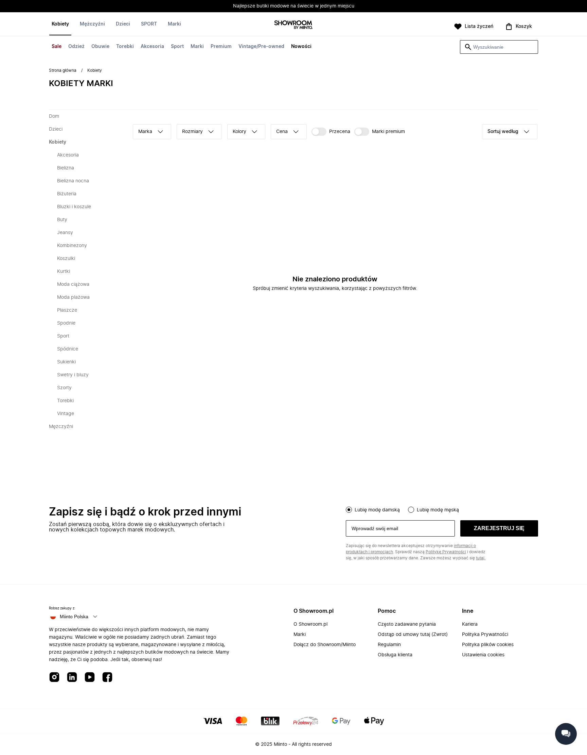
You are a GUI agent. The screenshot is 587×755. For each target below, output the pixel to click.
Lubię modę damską (377, 510)
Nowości (301, 46)
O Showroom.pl (310, 624)
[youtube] (89, 678)
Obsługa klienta (395, 655)
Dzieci (123, 24)
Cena (282, 131)
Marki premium (388, 131)
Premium (221, 46)
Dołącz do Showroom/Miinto (325, 644)
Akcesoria (152, 46)
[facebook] (107, 678)
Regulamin (389, 644)
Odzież (76, 46)
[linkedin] (72, 678)
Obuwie (100, 46)
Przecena (339, 131)
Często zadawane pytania (407, 624)
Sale (56, 46)
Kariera (470, 624)
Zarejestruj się (499, 528)
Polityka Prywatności (485, 634)
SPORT (149, 24)
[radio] (349, 510)
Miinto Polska (74, 616)
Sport (177, 46)
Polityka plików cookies (488, 644)
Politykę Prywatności (446, 552)
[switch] (331, 132)
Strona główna (62, 70)
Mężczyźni (92, 24)
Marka (145, 131)
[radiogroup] (442, 509)
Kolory (239, 131)
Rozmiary (192, 131)
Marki (197, 46)
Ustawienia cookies (483, 655)
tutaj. (480, 558)
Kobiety (60, 24)
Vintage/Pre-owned (261, 46)
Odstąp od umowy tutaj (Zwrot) (413, 634)
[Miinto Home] (293, 25)
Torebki (125, 46)
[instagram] (54, 678)
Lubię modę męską (438, 510)
